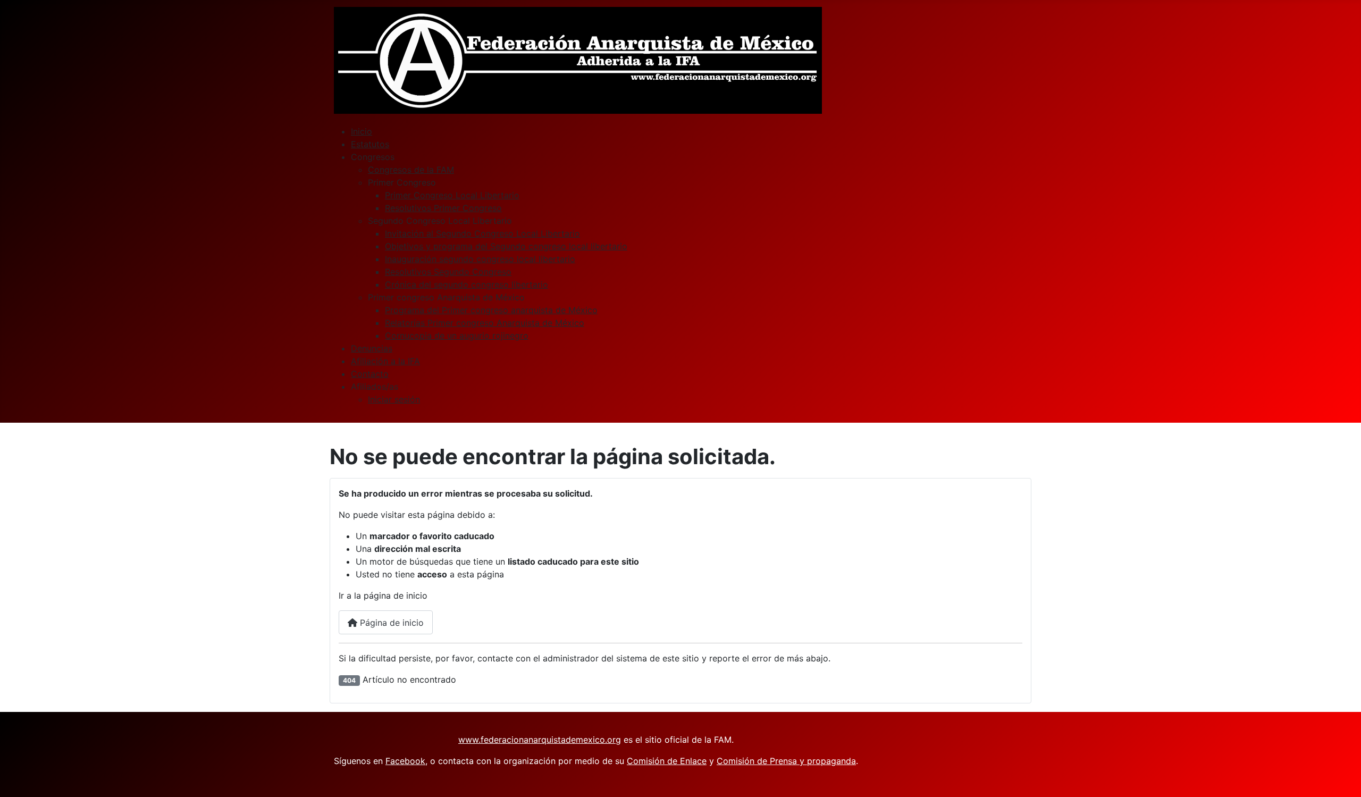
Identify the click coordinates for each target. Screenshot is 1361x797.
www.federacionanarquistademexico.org (539, 739)
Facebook (405, 761)
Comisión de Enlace (667, 761)
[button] (372, 157)
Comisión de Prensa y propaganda (786, 761)
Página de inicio (390, 622)
